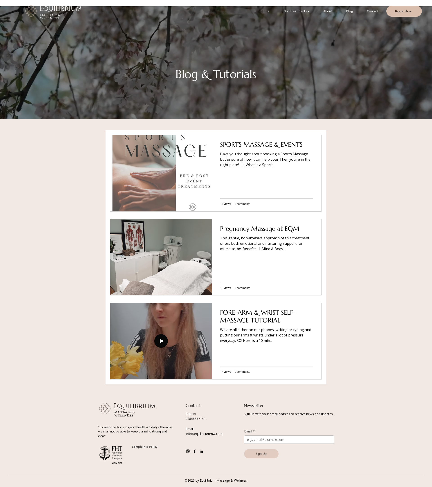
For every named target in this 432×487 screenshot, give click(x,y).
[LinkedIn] (201, 451)
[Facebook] (194, 451)
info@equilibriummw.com (204, 434)
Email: (190, 429)
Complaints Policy (145, 447)
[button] (296, 11)
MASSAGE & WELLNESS (50, 16)
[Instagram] (188, 451)
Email (249, 431)
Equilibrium (60, 8)
